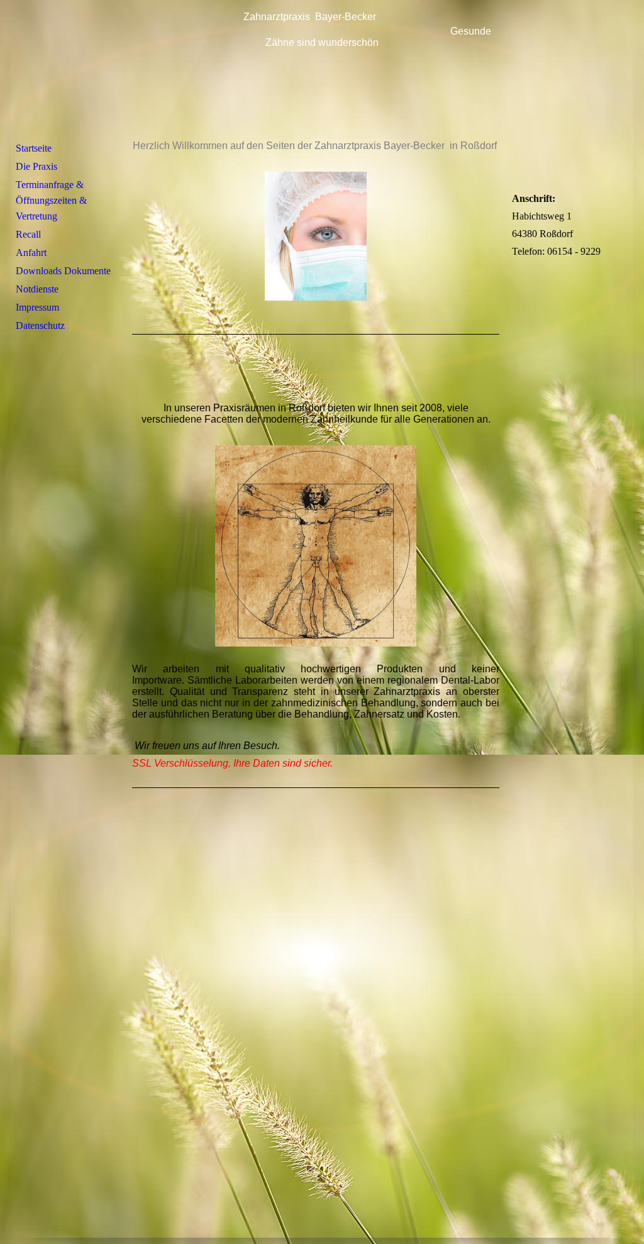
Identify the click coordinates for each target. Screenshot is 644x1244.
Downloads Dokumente (63, 270)
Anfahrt (31, 252)
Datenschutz (40, 325)
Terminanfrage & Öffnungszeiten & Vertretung (51, 200)
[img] (322, 71)
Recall (28, 234)
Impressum (37, 307)
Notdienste (37, 289)
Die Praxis (36, 166)
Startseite (34, 148)
